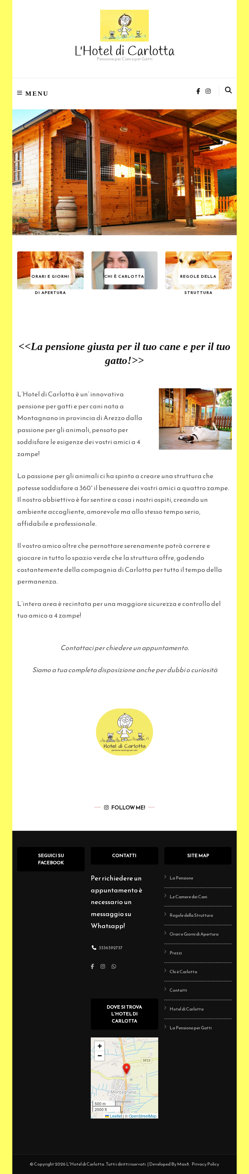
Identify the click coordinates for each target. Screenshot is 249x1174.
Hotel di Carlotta (187, 1009)
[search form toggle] (228, 90)
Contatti (178, 990)
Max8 (183, 1164)
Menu (37, 93)
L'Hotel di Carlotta (124, 51)
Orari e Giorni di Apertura (194, 934)
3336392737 (111, 947)
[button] (126, 1069)
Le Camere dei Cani (188, 896)
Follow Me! (128, 807)
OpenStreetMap (143, 1116)
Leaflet (115, 1116)
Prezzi (176, 953)
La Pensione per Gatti (191, 1027)
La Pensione (181, 878)
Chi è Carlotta (183, 971)
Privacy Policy (205, 1164)
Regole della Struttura (191, 915)
